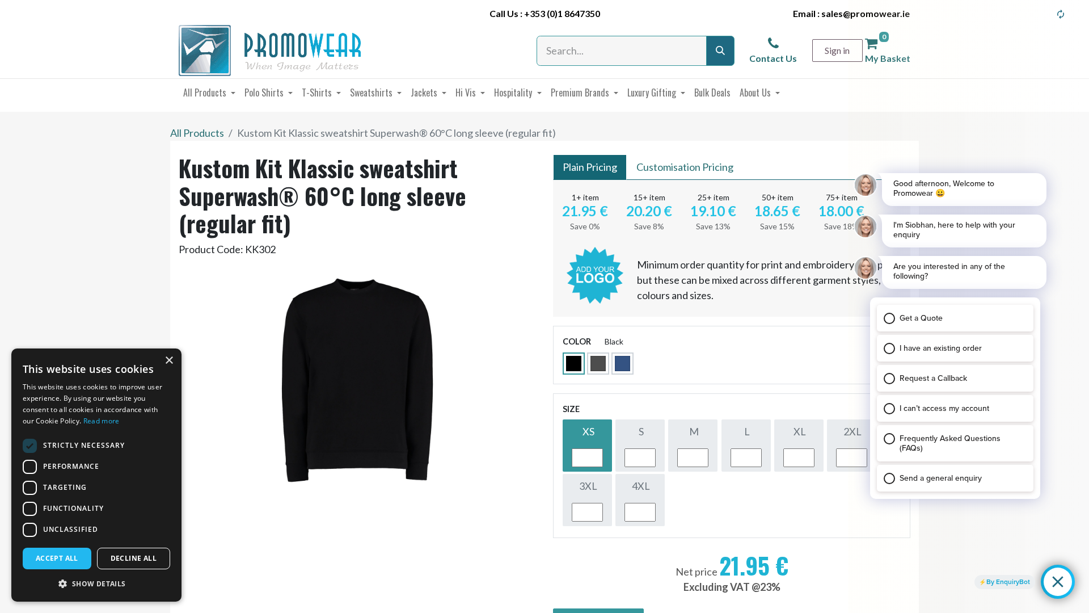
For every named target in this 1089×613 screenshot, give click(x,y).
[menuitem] (209, 92)
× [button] (168, 360)
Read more (101, 421)
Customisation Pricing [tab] (684, 167)
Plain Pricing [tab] (590, 167)
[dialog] (96, 475)
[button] (96, 583)
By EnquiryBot (1008, 582)
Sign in (837, 50)
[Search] (720, 51)
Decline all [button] (134, 558)
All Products (197, 133)
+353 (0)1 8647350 (562, 13)
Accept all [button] (57, 558)
